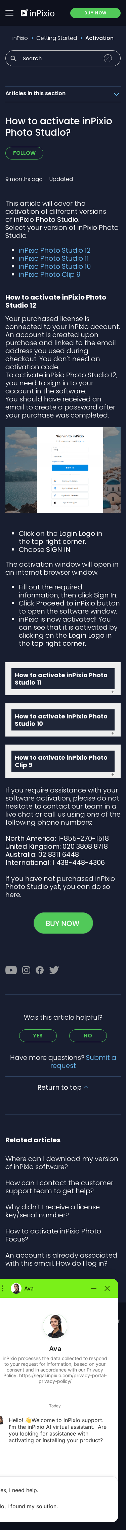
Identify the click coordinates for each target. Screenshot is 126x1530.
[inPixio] (37, 13)
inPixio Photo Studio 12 (54, 250)
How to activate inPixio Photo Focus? (53, 1235)
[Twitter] (54, 970)
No (88, 1035)
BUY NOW (95, 13)
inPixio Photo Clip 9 (49, 274)
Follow (24, 153)
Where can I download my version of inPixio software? (61, 1162)
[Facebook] (40, 970)
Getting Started (56, 38)
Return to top (60, 1087)
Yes (38, 1035)
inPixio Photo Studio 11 (54, 258)
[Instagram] (26, 970)
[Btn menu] (9, 13)
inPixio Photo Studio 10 (55, 266)
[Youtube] (11, 970)
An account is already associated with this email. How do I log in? (61, 1259)
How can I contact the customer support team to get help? (59, 1187)
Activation (99, 38)
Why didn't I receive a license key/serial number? (52, 1211)
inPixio (20, 38)
